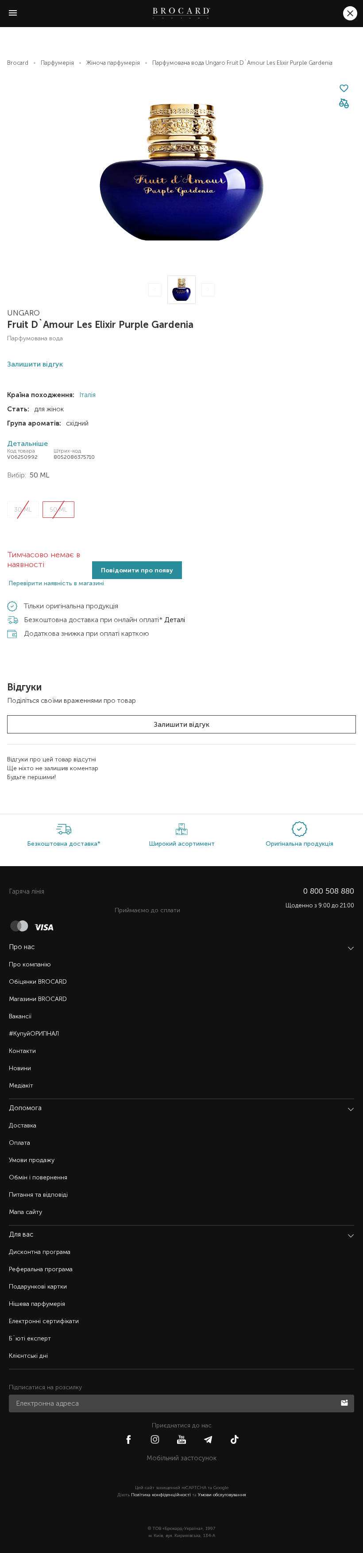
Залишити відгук (181, 724)
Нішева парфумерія (37, 1304)
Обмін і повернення (38, 1177)
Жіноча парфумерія (113, 62)
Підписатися (345, 1402)
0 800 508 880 (328, 891)
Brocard (17, 62)
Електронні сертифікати (44, 1321)
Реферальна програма (41, 1269)
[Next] (208, 289)
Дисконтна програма (39, 1252)
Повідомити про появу (137, 570)
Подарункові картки (38, 1286)
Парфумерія (57, 62)
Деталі (174, 619)
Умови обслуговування (222, 1495)
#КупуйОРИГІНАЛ (34, 1033)
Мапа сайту (25, 1212)
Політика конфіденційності (161, 1495)
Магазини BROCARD (38, 999)
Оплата (19, 1143)
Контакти (22, 1051)
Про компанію (30, 964)
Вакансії (20, 1016)
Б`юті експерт (30, 1338)
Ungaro (23, 312)
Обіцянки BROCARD (38, 981)
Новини (20, 1068)
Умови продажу (31, 1160)
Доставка (22, 1125)
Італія (86, 395)
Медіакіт (21, 1085)
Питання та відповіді (38, 1194)
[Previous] (155, 289)
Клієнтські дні (28, 1356)
